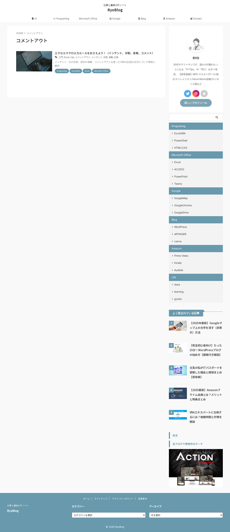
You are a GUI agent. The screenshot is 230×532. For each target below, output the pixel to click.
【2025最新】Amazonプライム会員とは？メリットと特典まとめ (206, 394)
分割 (105, 57)
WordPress (180, 226)
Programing (62, 18)
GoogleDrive (181, 212)
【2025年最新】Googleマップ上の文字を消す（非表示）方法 (206, 327)
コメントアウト (82, 57)
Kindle (177, 262)
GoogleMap (181, 198)
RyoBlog (115, 9)
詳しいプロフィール (196, 102)
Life (174, 277)
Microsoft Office (88, 18)
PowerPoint (181, 176)
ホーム (86, 498)
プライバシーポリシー (123, 498)
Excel (66, 57)
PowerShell (180, 140)
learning (179, 291)
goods (178, 298)
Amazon (170, 18)
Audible (178, 270)
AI (35, 18)
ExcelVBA (179, 133)
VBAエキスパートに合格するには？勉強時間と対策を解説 (206, 416)
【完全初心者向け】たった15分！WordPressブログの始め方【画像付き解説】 (206, 350)
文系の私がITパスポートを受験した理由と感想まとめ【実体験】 (206, 372)
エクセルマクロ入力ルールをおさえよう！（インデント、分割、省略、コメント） (105, 53)
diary (177, 284)
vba (72, 57)
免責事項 (142, 498)
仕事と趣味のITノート (18, 505)
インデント (96, 57)
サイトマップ (100, 498)
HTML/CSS (180, 147)
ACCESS (179, 169)
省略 (111, 57)
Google (116, 18)
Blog (143, 18)
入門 (61, 57)
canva (177, 241)
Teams (178, 183)
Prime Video (181, 255)
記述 (116, 57)
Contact (197, 18)
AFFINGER (180, 234)
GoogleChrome (183, 205)
